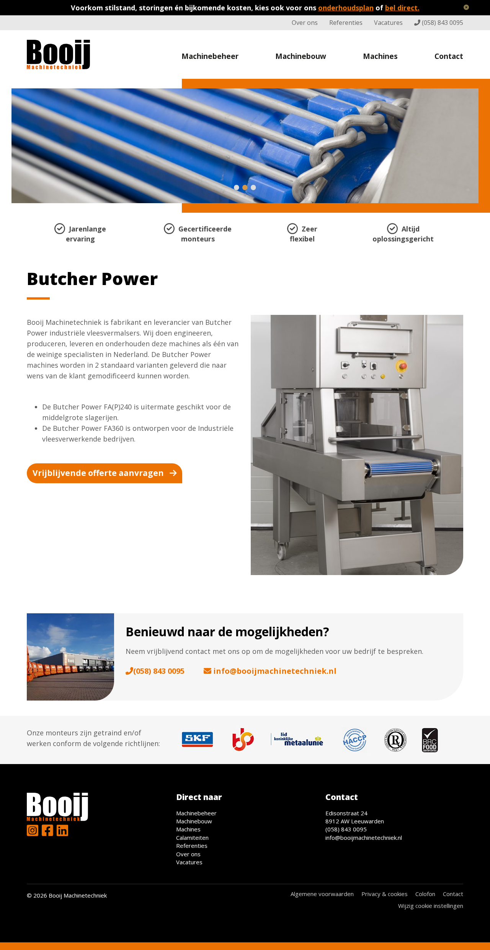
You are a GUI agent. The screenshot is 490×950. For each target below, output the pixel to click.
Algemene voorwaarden (322, 894)
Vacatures (388, 22)
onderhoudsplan (346, 7)
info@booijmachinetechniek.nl (274, 671)
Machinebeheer (209, 56)
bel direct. (402, 7)
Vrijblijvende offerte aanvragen (98, 473)
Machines (380, 56)
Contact (448, 56)
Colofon (425, 894)
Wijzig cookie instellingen (430, 905)
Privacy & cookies (384, 894)
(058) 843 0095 (442, 22)
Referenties (346, 22)
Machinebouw (300, 56)
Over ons (305, 22)
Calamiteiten (192, 837)
